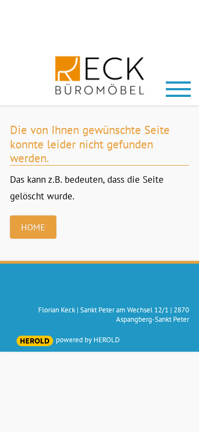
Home (33, 227)
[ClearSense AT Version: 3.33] (35, 341)
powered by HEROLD (88, 339)
